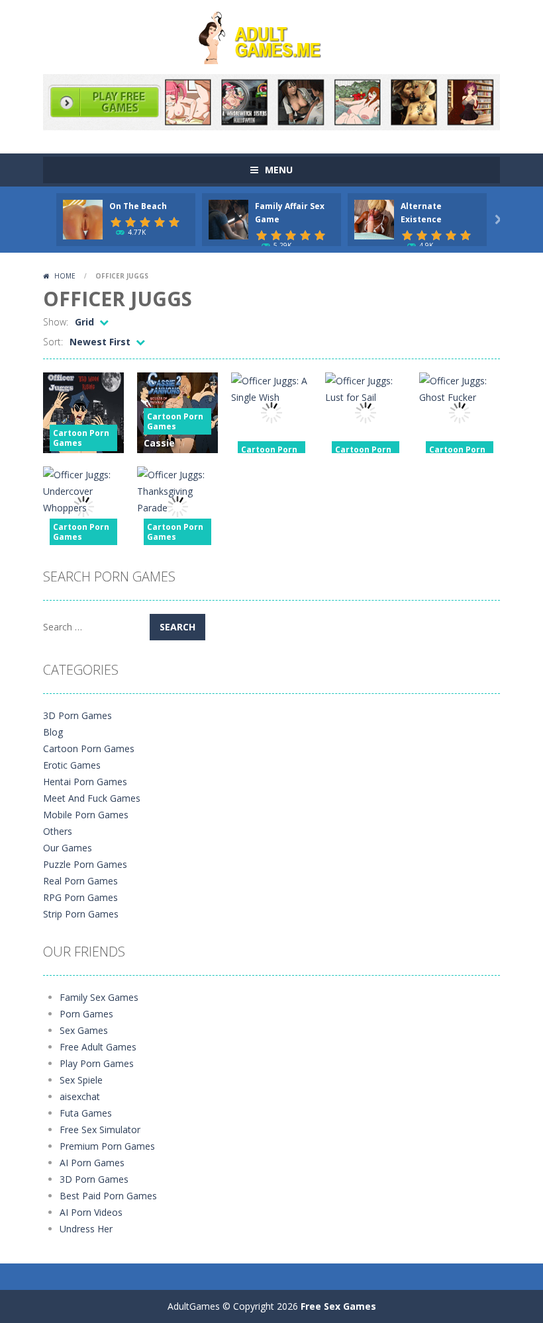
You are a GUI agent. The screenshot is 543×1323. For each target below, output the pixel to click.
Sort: (53, 341)
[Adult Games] (271, 36)
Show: (55, 322)
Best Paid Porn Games (108, 1195)
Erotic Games (72, 765)
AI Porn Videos (91, 1212)
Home (64, 275)
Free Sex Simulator (100, 1129)
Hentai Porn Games (85, 781)
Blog (53, 732)
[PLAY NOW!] (83, 218)
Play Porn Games (97, 1063)
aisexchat (80, 1096)
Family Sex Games (99, 997)
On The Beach (138, 206)
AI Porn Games (92, 1162)
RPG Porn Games (80, 897)
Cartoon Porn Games (81, 437)
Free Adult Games (98, 1047)
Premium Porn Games (107, 1146)
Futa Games (86, 1113)
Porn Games (86, 1013)
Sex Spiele (81, 1080)
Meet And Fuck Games (91, 798)
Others (57, 831)
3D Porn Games (77, 715)
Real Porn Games (80, 881)
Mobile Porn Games (85, 814)
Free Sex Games (338, 1306)
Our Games (67, 847)
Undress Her (86, 1228)
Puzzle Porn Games (85, 864)
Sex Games (84, 1030)
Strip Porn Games (81, 914)
